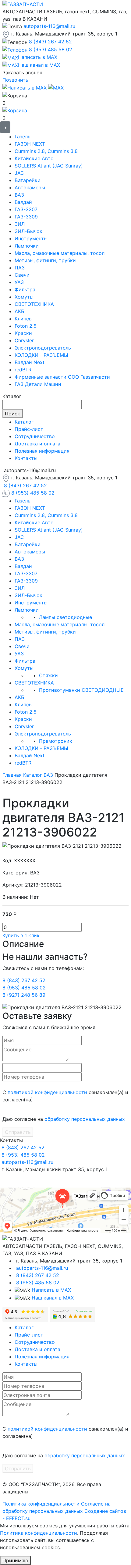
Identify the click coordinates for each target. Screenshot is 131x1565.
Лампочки (27, 246)
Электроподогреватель (43, 348)
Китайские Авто (34, 158)
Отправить (18, 1132)
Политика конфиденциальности (41, 1504)
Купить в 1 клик (21, 935)
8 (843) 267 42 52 (50, 42)
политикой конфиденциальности (47, 1092)
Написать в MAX (51, 1290)
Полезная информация (42, 451)
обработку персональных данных (84, 1119)
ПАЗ (20, 268)
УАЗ (19, 282)
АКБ (19, 311)
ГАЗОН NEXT (30, 144)
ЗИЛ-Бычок (28, 231)
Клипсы (24, 319)
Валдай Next (29, 362)
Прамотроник (55, 741)
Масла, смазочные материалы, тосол (59, 253)
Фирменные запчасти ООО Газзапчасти (62, 377)
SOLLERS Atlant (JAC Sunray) (49, 166)
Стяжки (48, 675)
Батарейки (28, 180)
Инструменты (31, 238)
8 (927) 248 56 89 (23, 995)
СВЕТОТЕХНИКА (34, 304)
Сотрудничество (35, 436)
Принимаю (15, 1560)
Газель (22, 137)
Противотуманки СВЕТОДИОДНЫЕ (81, 690)
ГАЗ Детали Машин (38, 384)
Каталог (24, 422)
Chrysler (24, 340)
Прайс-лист (29, 429)
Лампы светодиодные (65, 617)
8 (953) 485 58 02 (50, 49)
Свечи (22, 275)
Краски (23, 333)
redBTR (23, 370)
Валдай (23, 202)
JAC (19, 173)
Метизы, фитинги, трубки (45, 260)
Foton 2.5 (26, 326)
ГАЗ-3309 (26, 217)
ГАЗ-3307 (26, 209)
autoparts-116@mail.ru (49, 26)
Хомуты (24, 297)
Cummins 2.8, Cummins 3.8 (46, 151)
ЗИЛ (20, 224)
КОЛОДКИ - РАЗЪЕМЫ (41, 355)
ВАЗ (19, 195)
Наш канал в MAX (53, 1298)
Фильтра (25, 289)
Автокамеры (30, 187)
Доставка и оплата (37, 444)
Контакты (26, 458)
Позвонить (15, 80)
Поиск (12, 414)
